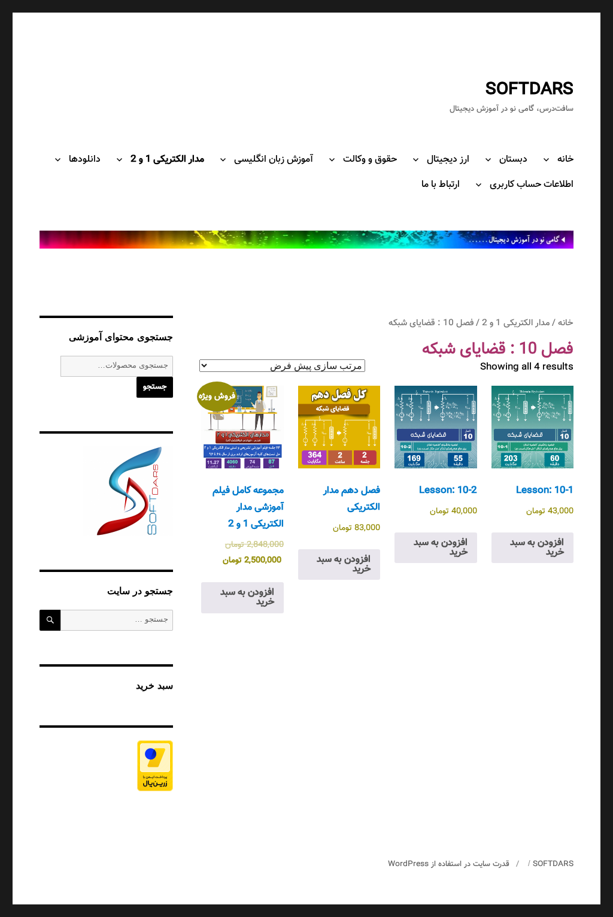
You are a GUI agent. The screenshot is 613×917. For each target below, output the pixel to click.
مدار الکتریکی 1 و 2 (167, 159)
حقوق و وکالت (370, 159)
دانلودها (85, 159)
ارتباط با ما (440, 184)
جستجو (154, 387)
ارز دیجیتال (448, 159)
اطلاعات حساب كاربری (531, 184)
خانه (565, 159)
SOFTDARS (529, 90)
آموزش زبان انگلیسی (273, 159)
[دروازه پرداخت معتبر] (106, 765)
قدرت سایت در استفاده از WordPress (448, 864)
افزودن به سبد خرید (537, 547)
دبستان (513, 159)
